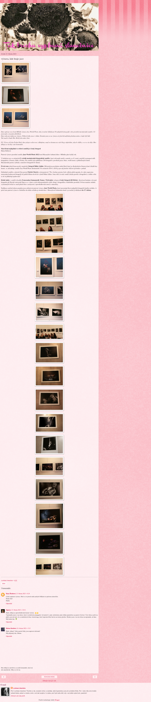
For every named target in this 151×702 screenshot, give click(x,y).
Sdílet (3, 583)
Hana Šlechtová (11, 593)
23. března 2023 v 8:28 (23, 594)
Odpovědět (9, 603)
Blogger (57, 700)
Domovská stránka (49, 677)
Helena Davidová (11, 628)
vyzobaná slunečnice (19, 688)
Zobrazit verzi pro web (49, 681)
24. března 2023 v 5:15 (23, 628)
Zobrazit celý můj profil (18, 696)
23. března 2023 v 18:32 (18, 610)
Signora (8, 610)
